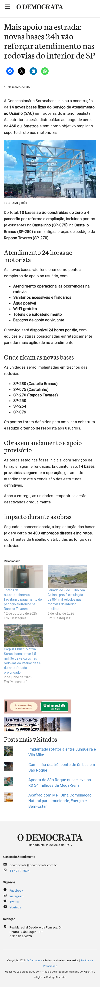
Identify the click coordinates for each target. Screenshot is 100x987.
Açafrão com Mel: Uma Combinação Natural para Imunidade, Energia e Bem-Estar (60, 801)
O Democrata (35, 960)
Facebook (16, 890)
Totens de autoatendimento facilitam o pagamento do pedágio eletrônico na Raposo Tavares (23, 599)
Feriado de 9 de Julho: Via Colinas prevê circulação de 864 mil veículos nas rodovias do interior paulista (66, 599)
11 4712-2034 (20, 871)
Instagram (16, 896)
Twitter (15, 902)
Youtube (15, 907)
